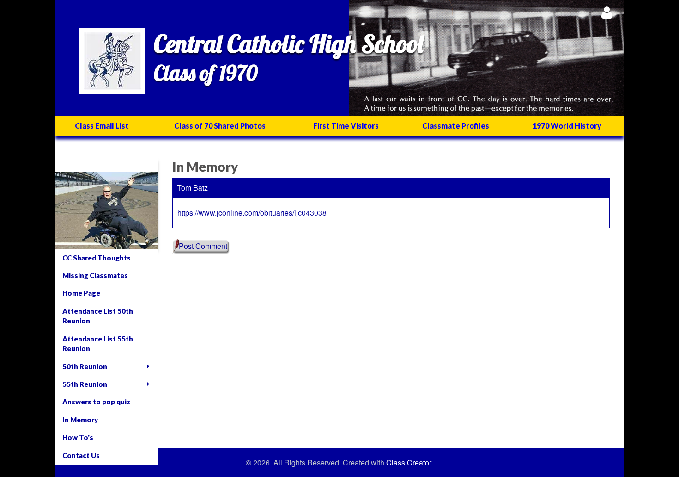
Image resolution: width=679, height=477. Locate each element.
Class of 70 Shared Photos (220, 125)
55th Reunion (84, 384)
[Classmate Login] (606, 12)
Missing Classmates (95, 275)
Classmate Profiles (455, 125)
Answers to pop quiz (96, 401)
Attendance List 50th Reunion (97, 316)
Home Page (81, 293)
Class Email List (102, 125)
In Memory (80, 419)
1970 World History (567, 125)
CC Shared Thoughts (96, 258)
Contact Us (81, 455)
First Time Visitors (346, 125)
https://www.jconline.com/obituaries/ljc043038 (252, 212)
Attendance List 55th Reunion (97, 344)
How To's (77, 437)
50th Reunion (84, 366)
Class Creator (408, 463)
